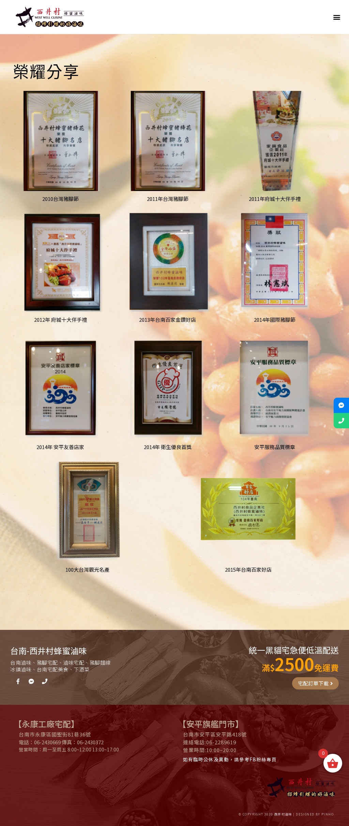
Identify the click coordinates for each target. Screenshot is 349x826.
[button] (336, 17)
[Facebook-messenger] (31, 681)
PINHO (327, 814)
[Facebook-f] (18, 681)
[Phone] (44, 681)
